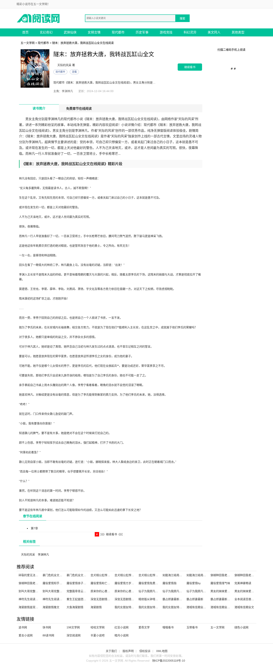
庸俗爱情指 (169, 583)
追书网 (23, 627)
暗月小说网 (122, 635)
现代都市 (118, 32)
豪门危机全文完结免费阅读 (83, 575)
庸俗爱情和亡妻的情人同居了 (109, 583)
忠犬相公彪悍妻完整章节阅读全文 (135, 575)
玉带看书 (192, 627)
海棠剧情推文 (51, 607)
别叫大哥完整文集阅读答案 (59, 591)
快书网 (47, 627)
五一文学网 (28, 42)
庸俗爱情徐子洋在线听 (81, 583)
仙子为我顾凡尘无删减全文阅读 (182, 591)
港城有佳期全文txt (221, 607)
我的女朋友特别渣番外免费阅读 (158, 607)
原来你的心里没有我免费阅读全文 (135, 591)
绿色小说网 (241, 627)
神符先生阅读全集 (54, 599)
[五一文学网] (39, 18)
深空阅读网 (74, 635)
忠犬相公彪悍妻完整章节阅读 (109, 575)
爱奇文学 (144, 627)
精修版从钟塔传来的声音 (153, 599)
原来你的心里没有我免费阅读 (109, 591)
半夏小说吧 (98, 635)
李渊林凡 (43, 554)
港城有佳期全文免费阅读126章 (205, 607)
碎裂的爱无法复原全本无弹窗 (37, 575)
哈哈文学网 (98, 627)
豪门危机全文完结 (54, 575)
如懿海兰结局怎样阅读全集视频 (182, 575)
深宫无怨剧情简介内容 (128, 599)
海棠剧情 (96, 607)
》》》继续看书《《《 (111, 534)
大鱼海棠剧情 (75, 607)
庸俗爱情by (193, 583)
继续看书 (189, 67)
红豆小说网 (122, 627)
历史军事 (142, 32)
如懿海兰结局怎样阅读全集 (203, 575)
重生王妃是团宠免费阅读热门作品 (88, 599)
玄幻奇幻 (46, 32)
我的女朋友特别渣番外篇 (177, 607)
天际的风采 (28, 554)
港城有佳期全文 (244, 607)
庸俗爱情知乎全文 (54, 583)
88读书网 (48, 635)
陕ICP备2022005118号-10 (168, 660)
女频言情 (94, 32)
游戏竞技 (166, 32)
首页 (25, 32)
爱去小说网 (26, 635)
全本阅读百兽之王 (245, 599)
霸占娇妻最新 (194, 599)
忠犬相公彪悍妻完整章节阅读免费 (159, 575)
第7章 (34, 528)
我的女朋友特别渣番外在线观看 (134, 607)
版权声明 (128, 651)
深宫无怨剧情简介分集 (105, 599)
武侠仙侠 (70, 32)
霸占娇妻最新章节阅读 (176, 599)
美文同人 (214, 32)
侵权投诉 (144, 651)
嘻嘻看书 (168, 627)
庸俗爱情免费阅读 (149, 583)
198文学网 (73, 627)
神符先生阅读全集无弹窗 (34, 599)
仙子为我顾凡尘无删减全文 (155, 591)
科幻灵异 (190, 32)
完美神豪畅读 (242, 583)
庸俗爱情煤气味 (220, 583)
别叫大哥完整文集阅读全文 (35, 591)
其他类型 (238, 32)
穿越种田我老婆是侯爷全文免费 (230, 575)
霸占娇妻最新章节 (221, 599)
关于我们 (111, 651)
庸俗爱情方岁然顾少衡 (128, 583)
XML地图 (161, 651)
